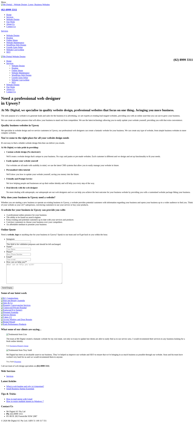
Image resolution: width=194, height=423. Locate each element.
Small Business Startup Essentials (20, 389)
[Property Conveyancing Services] (15, 305)
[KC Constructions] (9, 298)
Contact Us (11, 26)
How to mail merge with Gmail (19, 399)
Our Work (10, 22)
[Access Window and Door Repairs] (16, 319)
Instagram (10, 239)
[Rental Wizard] (8, 322)
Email (9, 257)
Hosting (9, 38)
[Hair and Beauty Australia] (13, 300)
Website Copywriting (15, 50)
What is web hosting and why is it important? (25, 386)
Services (9, 17)
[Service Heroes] (8, 315)
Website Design (12, 19)
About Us (10, 24)
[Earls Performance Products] (13, 324)
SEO (8, 52)
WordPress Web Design (16, 45)
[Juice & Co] (7, 303)
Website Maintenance (15, 42)
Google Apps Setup (14, 47)
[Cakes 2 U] (6, 317)
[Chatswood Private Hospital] (14, 308)
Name (9, 246)
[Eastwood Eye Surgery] (11, 310)
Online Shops (12, 40)
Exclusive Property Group (19, 346)
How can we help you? (16, 262)
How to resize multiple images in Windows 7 (25, 401)
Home (8, 15)
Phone (9, 252)
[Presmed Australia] (9, 312)
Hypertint (17, 362)
